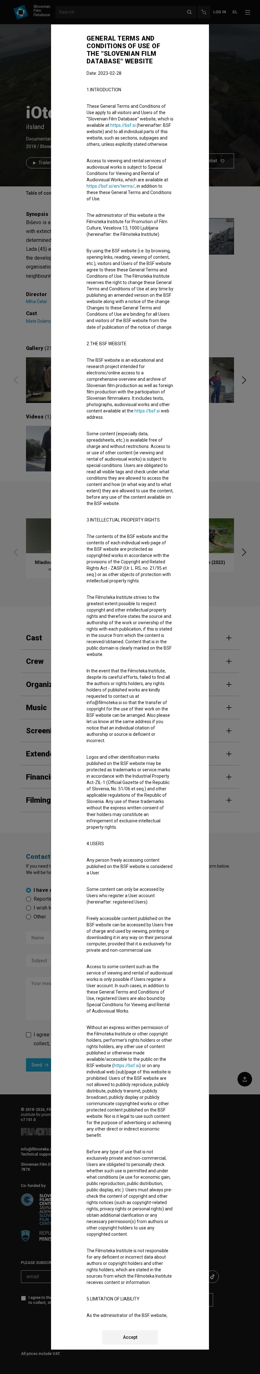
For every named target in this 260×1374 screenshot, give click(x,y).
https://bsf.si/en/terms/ (111, 186)
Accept (130, 1337)
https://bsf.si (123, 125)
